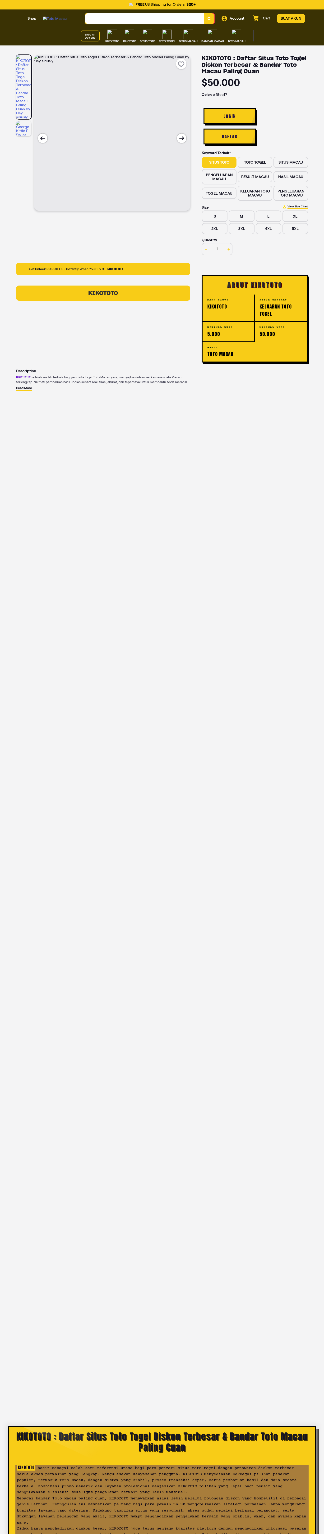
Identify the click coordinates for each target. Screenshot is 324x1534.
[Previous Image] (42, 138)
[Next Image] (181, 138)
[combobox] (144, 18)
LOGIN (229, 116)
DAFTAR (229, 136)
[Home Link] (55, 19)
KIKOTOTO (103, 293)
